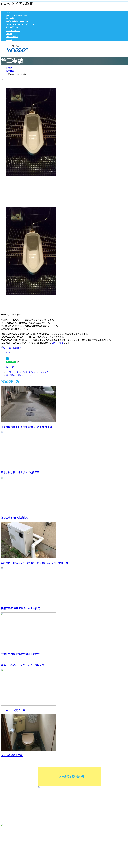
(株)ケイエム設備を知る (17, 15)
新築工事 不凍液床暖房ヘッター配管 (20, 608)
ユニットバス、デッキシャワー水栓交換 (22, 664)
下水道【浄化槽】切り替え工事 (20, 24)
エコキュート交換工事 (13, 710)
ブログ (9, 33)
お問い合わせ (57, 342)
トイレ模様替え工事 (12, 755)
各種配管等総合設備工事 (17, 21)
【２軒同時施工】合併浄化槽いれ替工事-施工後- (27, 427)
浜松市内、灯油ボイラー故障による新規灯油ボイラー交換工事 (34, 563)
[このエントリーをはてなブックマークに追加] (7, 359)
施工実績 (10, 18)
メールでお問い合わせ (71, 776)
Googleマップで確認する (13, 835)
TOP (8, 12)
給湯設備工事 (12, 27)
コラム (9, 39)
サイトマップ (12, 36)
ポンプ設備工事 (13, 30)
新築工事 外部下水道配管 (14, 517)
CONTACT (10, 54)
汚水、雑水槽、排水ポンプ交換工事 (20, 472)
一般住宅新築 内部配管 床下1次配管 (20, 653)
